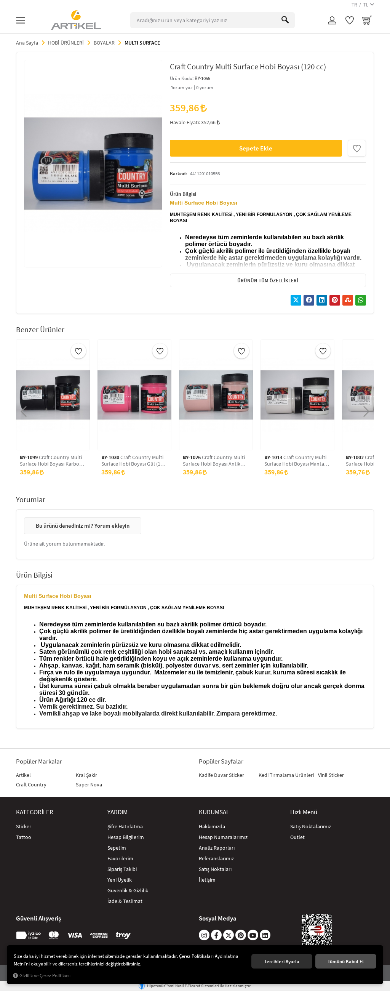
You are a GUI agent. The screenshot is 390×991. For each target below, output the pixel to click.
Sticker (23, 826)
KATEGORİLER (34, 811)
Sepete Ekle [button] (255, 148)
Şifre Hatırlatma (125, 826)
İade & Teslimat (124, 901)
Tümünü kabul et (346, 961)
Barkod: (178, 173)
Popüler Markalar (39, 761)
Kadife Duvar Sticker (221, 775)
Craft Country (31, 784)
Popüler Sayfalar (221, 761)
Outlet (297, 837)
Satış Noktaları (215, 869)
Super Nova (89, 784)
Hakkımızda (212, 826)
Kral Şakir (86, 775)
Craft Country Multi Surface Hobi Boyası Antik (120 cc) (214, 460)
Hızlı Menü (303, 811)
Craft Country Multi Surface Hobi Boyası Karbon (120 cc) (51, 460)
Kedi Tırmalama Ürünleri (286, 775)
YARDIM (117, 811)
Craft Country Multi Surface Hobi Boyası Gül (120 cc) (133, 460)
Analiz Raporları (217, 847)
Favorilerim (120, 858)
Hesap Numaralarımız (223, 837)
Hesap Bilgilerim (125, 837)
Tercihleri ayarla (281, 961)
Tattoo (23, 837)
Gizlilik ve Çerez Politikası (44, 975)
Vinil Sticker (331, 775)
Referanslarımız (216, 858)
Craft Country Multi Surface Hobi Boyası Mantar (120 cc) (295, 460)
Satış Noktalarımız (310, 826)
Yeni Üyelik (119, 879)
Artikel (23, 775)
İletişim (207, 879)
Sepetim (116, 847)
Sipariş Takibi (122, 869)
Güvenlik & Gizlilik (127, 890)
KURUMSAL (214, 811)
